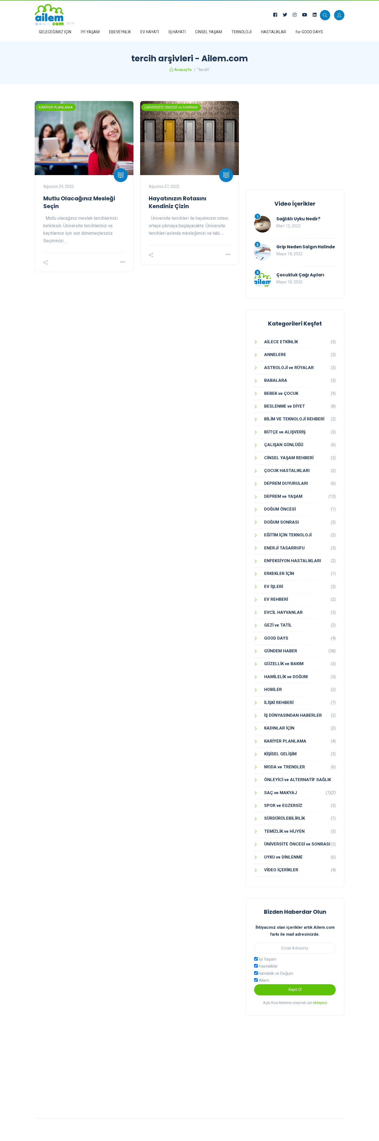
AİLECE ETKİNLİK (281, 341)
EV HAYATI (149, 32)
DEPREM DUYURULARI (286, 483)
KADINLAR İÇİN (279, 728)
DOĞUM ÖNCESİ (280, 509)
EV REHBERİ (276, 599)
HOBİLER (273, 689)
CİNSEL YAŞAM (208, 32)
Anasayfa (182, 69)
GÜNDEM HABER (280, 650)
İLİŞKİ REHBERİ (279, 702)
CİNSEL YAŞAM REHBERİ (289, 457)
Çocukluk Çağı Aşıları (300, 275)
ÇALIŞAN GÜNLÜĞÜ (283, 444)
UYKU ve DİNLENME (283, 857)
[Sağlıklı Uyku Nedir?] (262, 224)
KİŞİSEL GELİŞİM (280, 753)
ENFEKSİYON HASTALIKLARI (292, 560)
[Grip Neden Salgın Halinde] (262, 252)
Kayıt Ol (295, 989)
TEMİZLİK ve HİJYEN (284, 831)
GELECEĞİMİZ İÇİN (55, 32)
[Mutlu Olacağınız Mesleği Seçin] (84, 138)
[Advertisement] (295, 140)
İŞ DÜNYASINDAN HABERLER (293, 715)
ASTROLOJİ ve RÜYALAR (289, 367)
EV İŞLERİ (273, 586)
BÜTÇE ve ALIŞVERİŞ (284, 432)
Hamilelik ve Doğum (275, 973)
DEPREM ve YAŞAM (283, 496)
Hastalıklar (268, 966)
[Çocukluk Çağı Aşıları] (262, 280)
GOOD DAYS (276, 638)
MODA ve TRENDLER (284, 766)
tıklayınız (320, 1003)
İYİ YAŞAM (90, 32)
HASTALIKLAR (273, 32)
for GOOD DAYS (309, 32)
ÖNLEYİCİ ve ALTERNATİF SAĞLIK (297, 779)
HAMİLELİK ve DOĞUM (286, 676)
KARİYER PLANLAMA (56, 107)
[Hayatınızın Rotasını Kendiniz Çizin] (189, 138)
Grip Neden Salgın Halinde (305, 247)
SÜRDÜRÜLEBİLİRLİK (284, 818)
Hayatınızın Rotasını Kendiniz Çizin (177, 202)
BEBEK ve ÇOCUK (281, 393)
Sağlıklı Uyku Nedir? (298, 219)
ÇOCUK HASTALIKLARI (287, 470)
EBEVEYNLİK (120, 32)
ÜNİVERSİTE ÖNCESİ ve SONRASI (171, 107)
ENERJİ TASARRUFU (284, 548)
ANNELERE (275, 354)
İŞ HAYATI (177, 32)
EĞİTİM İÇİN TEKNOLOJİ (288, 534)
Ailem (263, 980)
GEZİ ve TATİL (278, 625)
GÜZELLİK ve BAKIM (284, 663)
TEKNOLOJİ (241, 32)
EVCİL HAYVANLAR (283, 612)
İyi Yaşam (267, 959)
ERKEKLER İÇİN (279, 573)
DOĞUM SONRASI (281, 522)
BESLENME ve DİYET (284, 406)
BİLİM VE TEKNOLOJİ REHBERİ (294, 418)
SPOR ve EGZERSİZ (283, 805)
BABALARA (275, 380)
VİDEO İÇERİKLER (281, 869)
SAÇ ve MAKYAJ (280, 792)
